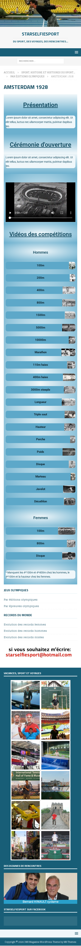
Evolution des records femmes (25, 624)
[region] (40, 888)
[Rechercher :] (40, 61)
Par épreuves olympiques (21, 606)
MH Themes (70, 942)
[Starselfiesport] (40, 24)
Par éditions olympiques (20, 600)
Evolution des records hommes (25, 630)
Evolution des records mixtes (24, 637)
